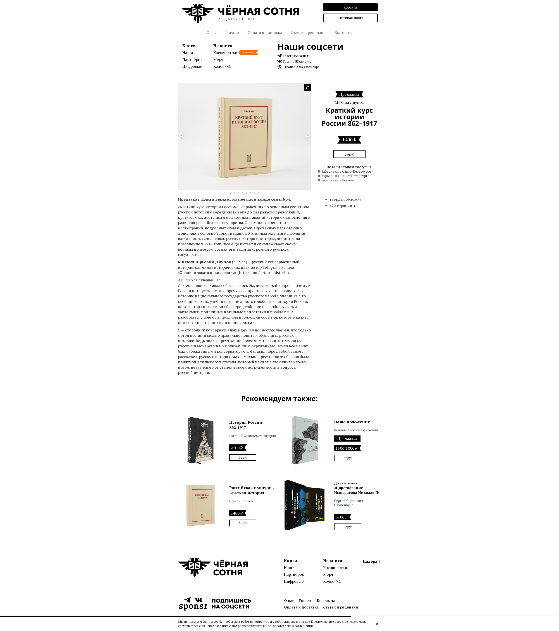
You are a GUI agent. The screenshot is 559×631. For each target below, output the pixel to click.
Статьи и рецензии (308, 32)
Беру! (349, 154)
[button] (307, 87)
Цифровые (192, 66)
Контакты (344, 32)
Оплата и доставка (265, 32)
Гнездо (232, 32)
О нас (212, 32)
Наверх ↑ (371, 561)
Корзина (350, 7)
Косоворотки (225, 52)
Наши (187, 52)
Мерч (218, 59)
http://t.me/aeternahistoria (263, 272)
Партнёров (192, 59)
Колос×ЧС (222, 66)
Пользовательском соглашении (289, 626)
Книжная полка (351, 17)
